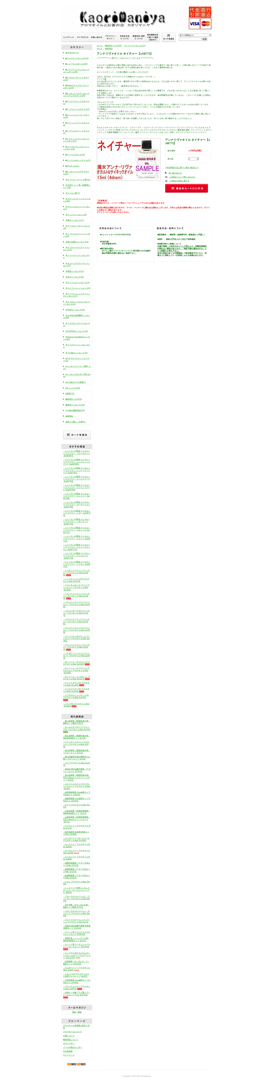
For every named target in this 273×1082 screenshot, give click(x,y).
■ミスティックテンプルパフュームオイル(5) (76, 140)
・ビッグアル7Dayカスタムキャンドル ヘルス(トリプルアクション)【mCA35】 (77, 955)
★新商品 (69, 416)
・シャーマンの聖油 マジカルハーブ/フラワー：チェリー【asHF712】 (76, 538)
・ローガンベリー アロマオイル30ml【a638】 (76, 851)
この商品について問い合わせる (182, 177)
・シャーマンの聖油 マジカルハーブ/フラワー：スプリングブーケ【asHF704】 (76, 487)
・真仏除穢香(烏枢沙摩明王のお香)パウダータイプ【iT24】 (76, 758)
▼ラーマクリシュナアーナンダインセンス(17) (76, 295)
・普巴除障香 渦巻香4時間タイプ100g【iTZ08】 (76, 833)
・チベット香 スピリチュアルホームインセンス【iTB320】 (76, 933)
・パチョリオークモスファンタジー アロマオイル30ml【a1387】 (76, 613)
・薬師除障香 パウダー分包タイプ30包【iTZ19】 (76, 870)
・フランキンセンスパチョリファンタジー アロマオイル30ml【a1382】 (76, 587)
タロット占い (68, 1043)
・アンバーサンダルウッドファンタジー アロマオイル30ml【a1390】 (76, 638)
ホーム (100, 46)
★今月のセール (72, 53)
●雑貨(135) (69, 393)
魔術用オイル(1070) (73, 399)
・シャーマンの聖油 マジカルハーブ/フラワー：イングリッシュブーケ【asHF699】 (76, 461)
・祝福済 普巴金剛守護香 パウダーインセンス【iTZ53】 (77, 770)
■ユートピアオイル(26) (75, 155)
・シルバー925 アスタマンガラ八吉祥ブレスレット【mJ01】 (76, 975)
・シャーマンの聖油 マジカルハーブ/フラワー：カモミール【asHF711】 (76, 530)
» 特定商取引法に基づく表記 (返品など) (182, 167)
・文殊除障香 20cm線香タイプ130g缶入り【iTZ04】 (76, 981)
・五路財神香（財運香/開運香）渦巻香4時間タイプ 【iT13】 (76, 812)
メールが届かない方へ (72, 1047)
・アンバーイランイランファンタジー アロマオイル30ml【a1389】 (76, 630)
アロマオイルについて (72, 1032)
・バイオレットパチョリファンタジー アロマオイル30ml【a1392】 (76, 655)
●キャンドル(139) (72, 388)
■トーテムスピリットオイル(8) (76, 132)
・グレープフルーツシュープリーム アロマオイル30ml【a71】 (76, 921)
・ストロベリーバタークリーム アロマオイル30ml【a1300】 (76, 839)
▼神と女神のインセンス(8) (76, 242)
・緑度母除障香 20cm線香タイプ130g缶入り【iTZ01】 (76, 793)
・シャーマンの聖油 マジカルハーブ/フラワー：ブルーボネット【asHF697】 (76, 453)
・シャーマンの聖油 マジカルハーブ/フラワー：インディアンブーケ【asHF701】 (76, 470)
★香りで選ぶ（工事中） (75, 422)
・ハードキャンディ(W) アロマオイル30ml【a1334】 (76, 580)
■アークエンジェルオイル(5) (77, 109)
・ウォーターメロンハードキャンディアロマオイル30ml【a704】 (76, 744)
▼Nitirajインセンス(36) (75, 310)
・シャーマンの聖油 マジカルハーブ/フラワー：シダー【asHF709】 (76, 513)
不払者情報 (68, 1051)
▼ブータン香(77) (72, 193)
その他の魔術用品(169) (75, 410)
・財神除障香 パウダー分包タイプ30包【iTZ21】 (76, 876)
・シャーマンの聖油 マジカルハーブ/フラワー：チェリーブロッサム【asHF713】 (76, 547)
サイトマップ (68, 1055)
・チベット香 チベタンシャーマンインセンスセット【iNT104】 (76, 945)
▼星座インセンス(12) (74, 271)
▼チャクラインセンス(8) (76, 215)
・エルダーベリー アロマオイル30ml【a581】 (76, 969)
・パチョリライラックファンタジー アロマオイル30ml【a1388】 (76, 621)
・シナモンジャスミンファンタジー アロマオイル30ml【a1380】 (76, 572)
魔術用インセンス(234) (75, 405)
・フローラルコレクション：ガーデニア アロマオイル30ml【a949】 (76, 913)
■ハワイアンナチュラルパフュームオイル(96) (76, 70)
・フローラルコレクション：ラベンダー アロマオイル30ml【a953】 (76, 898)
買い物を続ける (175, 173)
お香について (68, 1036)
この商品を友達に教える (179, 181)
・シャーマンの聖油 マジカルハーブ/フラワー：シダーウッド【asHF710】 (76, 521)
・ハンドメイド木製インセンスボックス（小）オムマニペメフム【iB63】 (76, 890)
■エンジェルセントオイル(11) (78, 160)
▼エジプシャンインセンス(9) (77, 288)
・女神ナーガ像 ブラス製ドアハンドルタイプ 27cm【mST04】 (76, 993)
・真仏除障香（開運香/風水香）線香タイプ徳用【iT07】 (76, 722)
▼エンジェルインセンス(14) (77, 282)
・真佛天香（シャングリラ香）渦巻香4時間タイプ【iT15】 (76, 939)
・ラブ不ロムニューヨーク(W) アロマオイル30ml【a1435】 (76, 696)
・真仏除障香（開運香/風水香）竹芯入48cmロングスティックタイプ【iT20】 (76, 777)
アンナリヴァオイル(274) (134, 46)
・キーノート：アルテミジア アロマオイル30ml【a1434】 (76, 663)
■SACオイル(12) (72, 166)
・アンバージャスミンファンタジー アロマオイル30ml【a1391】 (76, 647)
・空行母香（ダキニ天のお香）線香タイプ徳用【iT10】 (76, 906)
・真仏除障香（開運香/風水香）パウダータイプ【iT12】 (76, 751)
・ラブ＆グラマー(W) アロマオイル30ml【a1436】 (76, 690)
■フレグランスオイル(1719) (77, 58)
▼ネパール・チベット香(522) (77, 179)
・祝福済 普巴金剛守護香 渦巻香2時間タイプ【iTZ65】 (77, 927)
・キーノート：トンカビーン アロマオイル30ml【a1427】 (76, 678)
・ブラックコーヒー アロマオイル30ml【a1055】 (76, 987)
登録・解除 (77, 1012)
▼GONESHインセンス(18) (76, 331)
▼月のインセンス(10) (74, 277)
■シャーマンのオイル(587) (76, 64)
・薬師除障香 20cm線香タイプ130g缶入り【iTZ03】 (76, 799)
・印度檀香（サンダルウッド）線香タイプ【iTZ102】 (76, 962)
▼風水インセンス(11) (74, 220)
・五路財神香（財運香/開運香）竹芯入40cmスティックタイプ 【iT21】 (76, 819)
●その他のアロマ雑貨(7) (75, 382)
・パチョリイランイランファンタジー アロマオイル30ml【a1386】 (76, 604)
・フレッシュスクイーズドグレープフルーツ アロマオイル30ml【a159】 (76, 786)
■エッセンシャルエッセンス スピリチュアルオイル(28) (76, 94)
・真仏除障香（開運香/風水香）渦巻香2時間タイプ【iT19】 (76, 737)
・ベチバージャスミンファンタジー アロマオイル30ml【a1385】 (76, 596)
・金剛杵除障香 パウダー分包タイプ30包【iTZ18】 (76, 864)
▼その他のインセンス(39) (76, 353)
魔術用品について (70, 1040)
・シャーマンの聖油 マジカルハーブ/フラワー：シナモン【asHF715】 (76, 564)
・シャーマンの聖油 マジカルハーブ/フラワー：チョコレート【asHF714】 (76, 555)
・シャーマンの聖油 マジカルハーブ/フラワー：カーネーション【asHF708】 (76, 504)
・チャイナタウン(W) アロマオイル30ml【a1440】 (76, 684)
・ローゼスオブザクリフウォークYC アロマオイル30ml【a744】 (77, 728)
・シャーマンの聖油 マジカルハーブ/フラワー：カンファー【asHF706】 (76, 496)
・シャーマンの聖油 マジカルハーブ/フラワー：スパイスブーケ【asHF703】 (76, 479)
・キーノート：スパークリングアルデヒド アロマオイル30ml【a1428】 (76, 670)
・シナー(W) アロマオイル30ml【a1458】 (76, 705)
